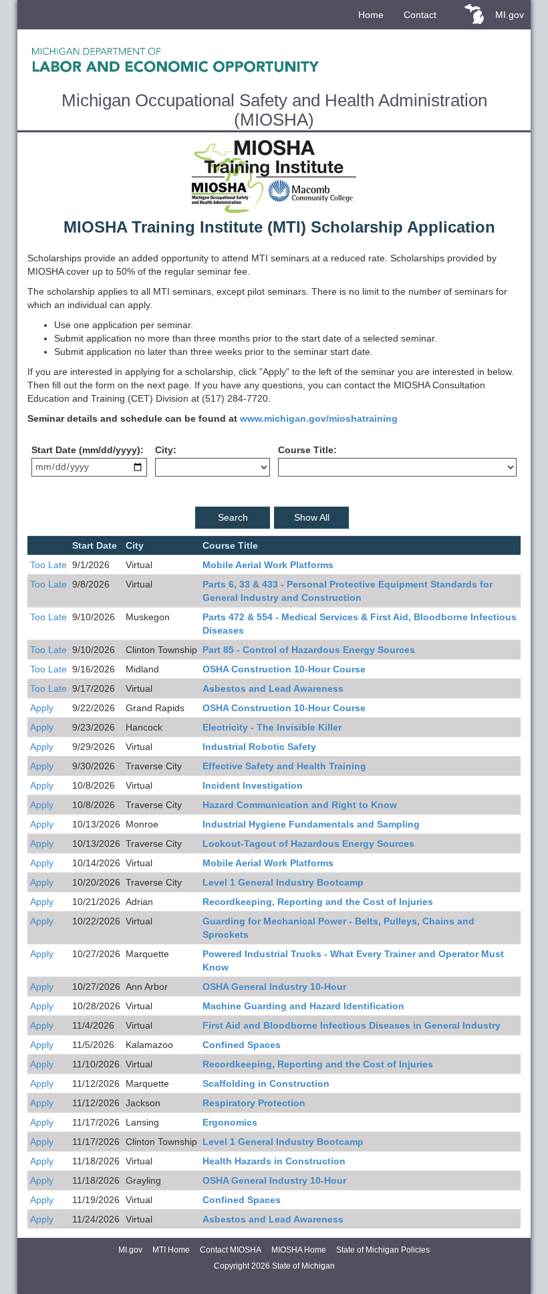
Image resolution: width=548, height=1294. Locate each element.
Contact (420, 14)
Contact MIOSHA (230, 1250)
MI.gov (509, 14)
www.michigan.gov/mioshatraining (319, 418)
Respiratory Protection (253, 1102)
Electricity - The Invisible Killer (271, 727)
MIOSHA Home (298, 1250)
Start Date (53, 450)
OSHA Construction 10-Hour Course (284, 669)
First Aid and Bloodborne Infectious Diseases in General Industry (351, 1025)
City (164, 450)
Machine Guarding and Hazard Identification (303, 1006)
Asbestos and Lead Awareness (273, 688)
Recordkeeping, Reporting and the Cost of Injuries (317, 901)
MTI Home (171, 1250)
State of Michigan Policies (383, 1250)
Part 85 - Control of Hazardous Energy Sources (308, 649)
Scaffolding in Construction (265, 1083)
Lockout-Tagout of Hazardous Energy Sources (308, 843)
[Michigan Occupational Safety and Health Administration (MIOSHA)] (274, 59)
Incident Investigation (252, 785)
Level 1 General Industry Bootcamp (283, 882)
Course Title (305, 450)
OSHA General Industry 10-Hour (274, 986)
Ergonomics (229, 1122)
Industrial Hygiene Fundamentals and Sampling (311, 824)
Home (371, 14)
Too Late (48, 564)
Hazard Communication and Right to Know (299, 804)
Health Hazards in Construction (274, 1161)
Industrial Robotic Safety (259, 746)
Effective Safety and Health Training (284, 766)
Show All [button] (311, 517)
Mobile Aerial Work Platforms (267, 564)
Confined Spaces (241, 1044)
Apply (41, 707)
